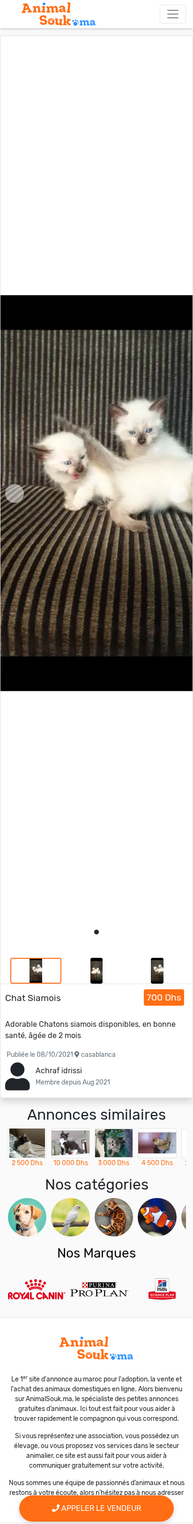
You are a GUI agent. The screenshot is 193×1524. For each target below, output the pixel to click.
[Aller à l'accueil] (58, 14)
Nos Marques (96, 1253)
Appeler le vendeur (100, 1508)
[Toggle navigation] (173, 14)
